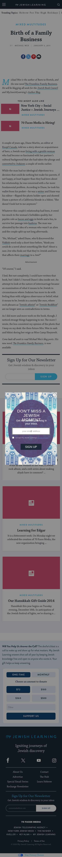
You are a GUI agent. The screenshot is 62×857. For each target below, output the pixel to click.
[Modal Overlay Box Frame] (31, 428)
